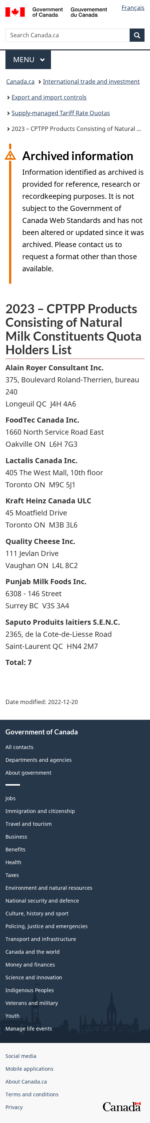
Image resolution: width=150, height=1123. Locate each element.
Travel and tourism (28, 823)
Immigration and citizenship (40, 811)
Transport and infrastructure (40, 938)
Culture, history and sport (36, 913)
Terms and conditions (32, 1094)
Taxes (12, 874)
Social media (20, 1055)
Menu (24, 59)
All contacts (19, 747)
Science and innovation (33, 977)
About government (28, 772)
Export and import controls (49, 97)
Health (13, 862)
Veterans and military (31, 1002)
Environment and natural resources (48, 887)
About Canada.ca (26, 1081)
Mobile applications (29, 1068)
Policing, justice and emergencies (46, 926)
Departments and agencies (38, 759)
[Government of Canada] (56, 11)
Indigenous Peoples (29, 990)
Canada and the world (32, 951)
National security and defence (42, 900)
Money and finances (30, 964)
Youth (12, 1015)
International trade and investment (91, 81)
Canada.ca (20, 81)
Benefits (15, 849)
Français (133, 8)
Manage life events (28, 1028)
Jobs (10, 798)
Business (16, 836)
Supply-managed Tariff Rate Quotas (61, 113)
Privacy (14, 1107)
